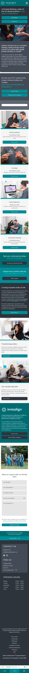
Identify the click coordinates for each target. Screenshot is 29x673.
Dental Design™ (22, 655)
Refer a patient (14, 278)
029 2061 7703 (7, 549)
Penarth (18, 632)
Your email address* (8, 487)
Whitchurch (23, 630)
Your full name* (7, 482)
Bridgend (11, 632)
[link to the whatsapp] (24, 671)
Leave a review (14, 91)
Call (14, 670)
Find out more (6, 356)
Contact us (14, 21)
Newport (18, 630)
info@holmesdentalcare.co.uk (10, 552)
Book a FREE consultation (14, 437)
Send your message (14, 524)
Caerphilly (13, 630)
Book (5, 670)
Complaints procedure (14, 645)
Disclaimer (14, 643)
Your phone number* (8, 492)
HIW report (14, 649)
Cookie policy (14, 638)
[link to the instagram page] (7, 555)
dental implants (14, 300)
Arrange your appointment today (14, 263)
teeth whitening (24, 299)
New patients (14, 17)
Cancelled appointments (14, 647)
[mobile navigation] (26, 3)
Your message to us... (8, 503)
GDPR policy (14, 641)
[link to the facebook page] (4, 555)
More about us (14, 312)
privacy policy (22, 520)
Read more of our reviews (14, 95)
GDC (14, 652)
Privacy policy (14, 636)
